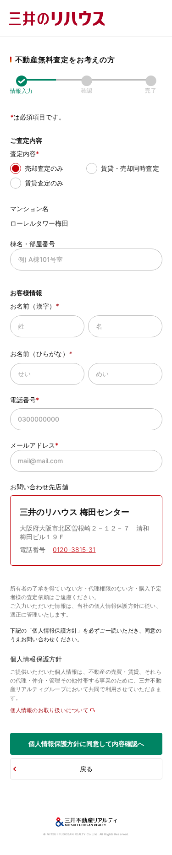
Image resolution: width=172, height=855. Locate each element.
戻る (86, 769)
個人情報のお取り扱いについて (49, 710)
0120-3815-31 (74, 549)
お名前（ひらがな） (41, 353)
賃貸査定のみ (44, 183)
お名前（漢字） (34, 306)
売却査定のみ (44, 168)
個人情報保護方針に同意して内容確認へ (86, 743)
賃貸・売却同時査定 (130, 168)
